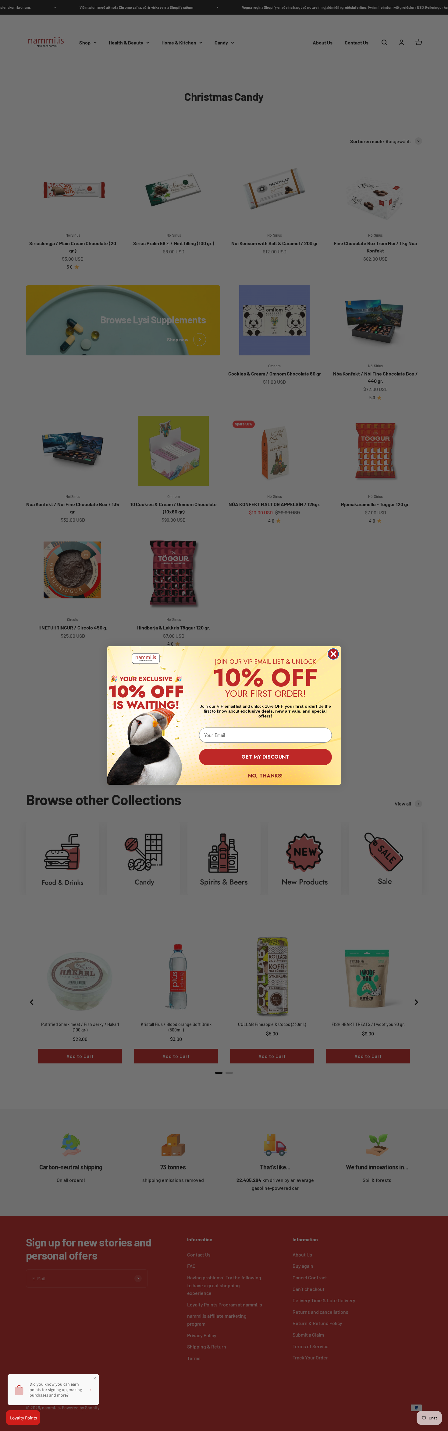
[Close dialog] (333, 654)
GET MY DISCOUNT (265, 756)
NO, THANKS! (265, 775)
